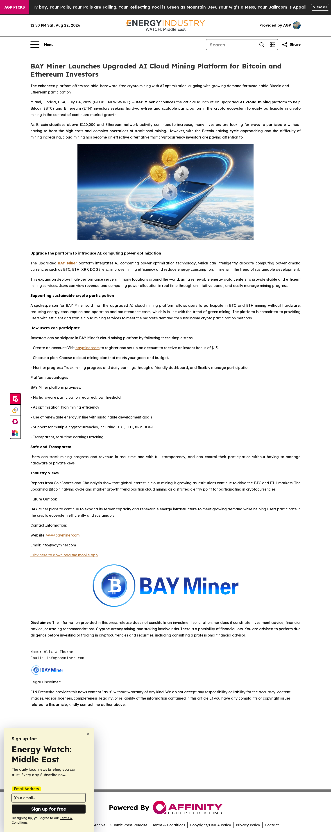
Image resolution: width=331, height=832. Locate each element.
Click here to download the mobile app (64, 555)
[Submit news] (15, 399)
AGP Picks (15, 7)
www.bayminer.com (62, 535)
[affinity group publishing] (15, 421)
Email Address (26, 789)
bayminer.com (87, 348)
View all (320, 7)
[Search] (261, 44)
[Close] (88, 734)
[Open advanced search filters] (272, 44)
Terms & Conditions (168, 825)
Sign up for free (48, 809)
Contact (272, 825)
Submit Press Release (128, 825)
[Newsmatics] (15, 433)
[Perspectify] (15, 410)
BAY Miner (67, 263)
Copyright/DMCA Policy (210, 825)
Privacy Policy (248, 825)
